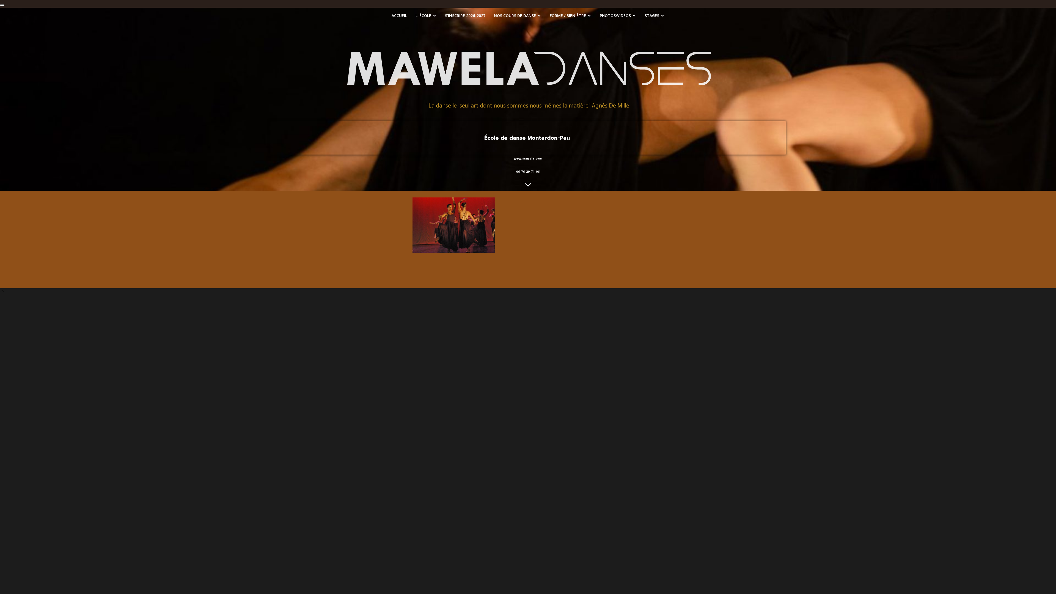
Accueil (399, 15)
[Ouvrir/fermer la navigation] (2, 5)
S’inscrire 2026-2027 (465, 15)
